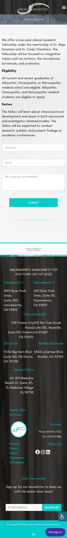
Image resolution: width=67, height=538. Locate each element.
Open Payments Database (16, 457)
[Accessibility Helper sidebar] (62, 516)
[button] (64, 7)
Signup (51, 507)
